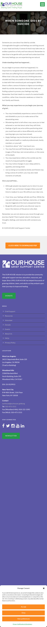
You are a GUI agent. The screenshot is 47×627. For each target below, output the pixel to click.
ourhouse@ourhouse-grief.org (13, 403)
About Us (8, 334)
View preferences (23, 619)
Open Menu (42, 4)
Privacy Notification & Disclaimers (22, 624)
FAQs (7, 338)
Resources (9, 316)
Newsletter (11, 436)
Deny (23, 613)
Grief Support (10, 311)
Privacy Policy (10, 343)
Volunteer (8, 320)
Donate (8, 325)
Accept (23, 607)
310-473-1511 (10, 406)
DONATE (9, 296)
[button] (44, 588)
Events (7, 329)
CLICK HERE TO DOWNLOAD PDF (23, 245)
